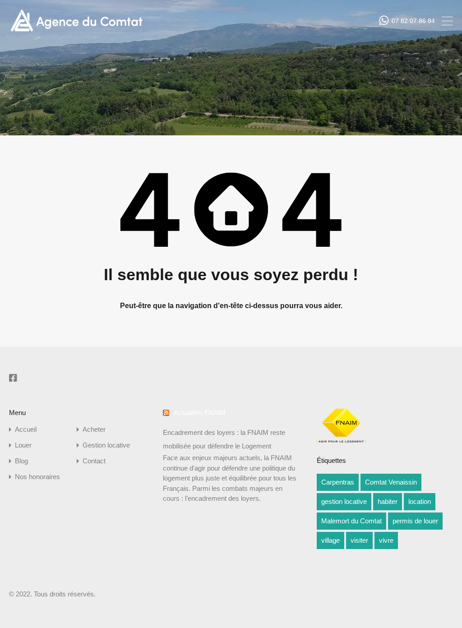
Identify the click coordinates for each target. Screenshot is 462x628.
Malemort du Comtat (351, 521)
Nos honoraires (37, 476)
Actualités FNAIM (200, 412)
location (419, 501)
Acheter (94, 429)
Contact (94, 460)
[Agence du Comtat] (76, 30)
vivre (386, 540)
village (330, 540)
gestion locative (344, 501)
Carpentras (337, 482)
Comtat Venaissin (391, 482)
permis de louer (415, 521)
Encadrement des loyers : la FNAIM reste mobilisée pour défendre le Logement (224, 439)
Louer (23, 445)
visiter (359, 540)
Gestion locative (106, 445)
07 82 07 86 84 (413, 20)
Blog (21, 460)
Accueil (26, 429)
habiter (387, 501)
